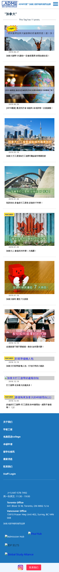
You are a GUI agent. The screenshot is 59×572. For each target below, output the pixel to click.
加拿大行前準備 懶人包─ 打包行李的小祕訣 (25, 365)
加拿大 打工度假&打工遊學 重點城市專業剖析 (26, 156)
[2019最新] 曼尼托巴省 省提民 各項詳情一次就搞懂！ (29, 108)
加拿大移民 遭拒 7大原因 (17, 299)
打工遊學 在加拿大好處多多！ (19, 385)
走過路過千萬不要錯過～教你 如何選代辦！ (25, 346)
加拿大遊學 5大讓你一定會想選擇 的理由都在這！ (28, 55)
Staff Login (9, 473)
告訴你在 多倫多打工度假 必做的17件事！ (24, 202)
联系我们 (7, 466)
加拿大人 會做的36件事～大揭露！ (21, 250)
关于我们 (7, 421)
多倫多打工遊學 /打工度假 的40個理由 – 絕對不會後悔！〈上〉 (29, 406)
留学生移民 (9, 451)
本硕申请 (7, 444)
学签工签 (7, 429)
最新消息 (7, 459)
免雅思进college (11, 436)
